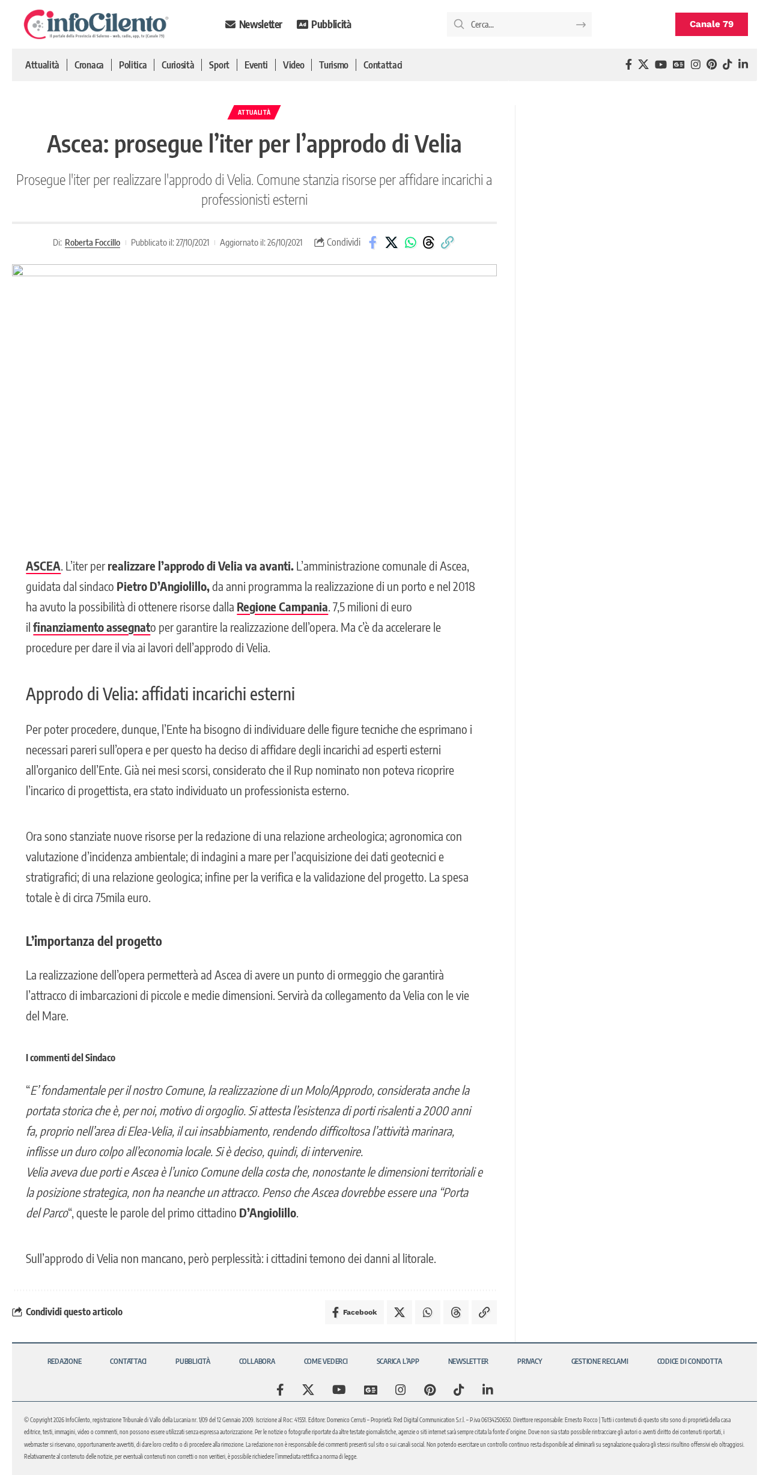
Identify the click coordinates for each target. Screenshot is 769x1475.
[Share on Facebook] (373, 242)
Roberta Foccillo (92, 242)
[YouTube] (661, 64)
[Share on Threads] (429, 242)
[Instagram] (696, 64)
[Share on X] (391, 242)
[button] (447, 242)
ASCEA (43, 565)
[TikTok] (727, 64)
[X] (643, 64)
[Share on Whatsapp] (410, 242)
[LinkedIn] (743, 64)
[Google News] (679, 64)
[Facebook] (628, 64)
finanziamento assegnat (91, 626)
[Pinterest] (712, 64)
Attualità (254, 112)
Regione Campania (282, 606)
